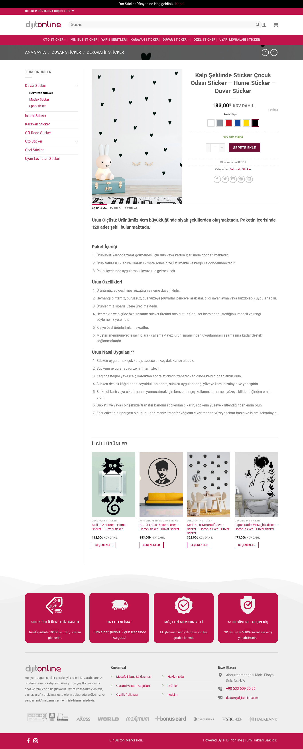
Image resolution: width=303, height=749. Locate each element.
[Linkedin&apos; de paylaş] (249, 179)
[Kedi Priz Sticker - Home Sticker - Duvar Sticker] (113, 484)
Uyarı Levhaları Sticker (239, 40)
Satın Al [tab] (131, 208)
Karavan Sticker (145, 40)
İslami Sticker (35, 116)
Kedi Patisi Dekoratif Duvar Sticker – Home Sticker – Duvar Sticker (208, 529)
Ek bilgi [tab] (116, 208)
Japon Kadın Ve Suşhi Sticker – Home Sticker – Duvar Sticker (256, 527)
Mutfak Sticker (39, 99)
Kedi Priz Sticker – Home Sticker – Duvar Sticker (108, 527)
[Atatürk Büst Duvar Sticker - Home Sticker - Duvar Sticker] (161, 484)
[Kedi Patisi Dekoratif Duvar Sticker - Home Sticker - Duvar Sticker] (208, 484)
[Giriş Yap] (264, 25)
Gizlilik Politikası (127, 695)
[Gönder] (257, 24)
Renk (227, 114)
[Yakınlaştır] (97, 198)
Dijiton (119, 740)
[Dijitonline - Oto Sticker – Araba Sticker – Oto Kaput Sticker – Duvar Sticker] (43, 25)
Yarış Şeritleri (114, 40)
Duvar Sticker (175, 40)
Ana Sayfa (35, 52)
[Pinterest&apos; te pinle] (241, 179)
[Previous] (92, 504)
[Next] (277, 504)
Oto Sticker (53, 40)
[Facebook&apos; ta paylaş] (217, 179)
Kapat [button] (180, 4)
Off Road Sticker (38, 133)
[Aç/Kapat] (76, 85)
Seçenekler (103, 545)
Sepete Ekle (244, 148)
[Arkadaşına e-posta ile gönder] (233, 179)
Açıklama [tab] (99, 208)
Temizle (273, 109)
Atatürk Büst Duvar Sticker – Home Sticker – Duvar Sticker (159, 527)
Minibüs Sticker (84, 40)
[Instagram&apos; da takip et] (35, 741)
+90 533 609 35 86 (241, 688)
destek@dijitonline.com (242, 698)
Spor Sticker (37, 106)
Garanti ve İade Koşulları (133, 686)
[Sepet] (275, 25)
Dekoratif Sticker (105, 52)
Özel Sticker (204, 40)
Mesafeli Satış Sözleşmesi (133, 677)
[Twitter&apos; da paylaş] (225, 179)
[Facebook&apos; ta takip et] (28, 741)
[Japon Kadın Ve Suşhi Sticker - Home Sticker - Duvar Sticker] (256, 484)
